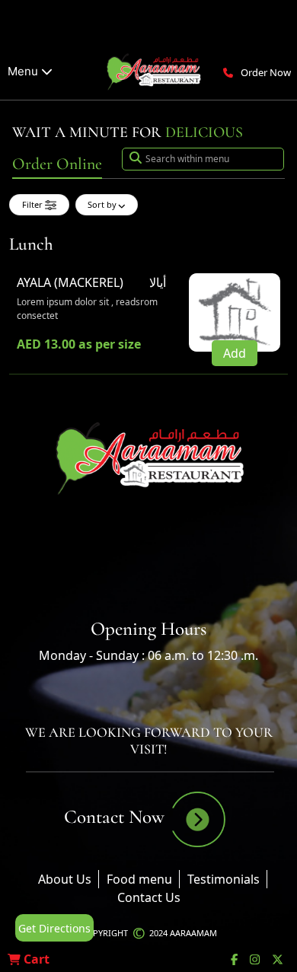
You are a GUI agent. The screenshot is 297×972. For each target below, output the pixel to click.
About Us (64, 879)
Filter (33, 204)
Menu (24, 71)
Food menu (139, 879)
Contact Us (148, 897)
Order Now (266, 72)
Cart (35, 959)
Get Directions (54, 928)
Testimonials (223, 879)
